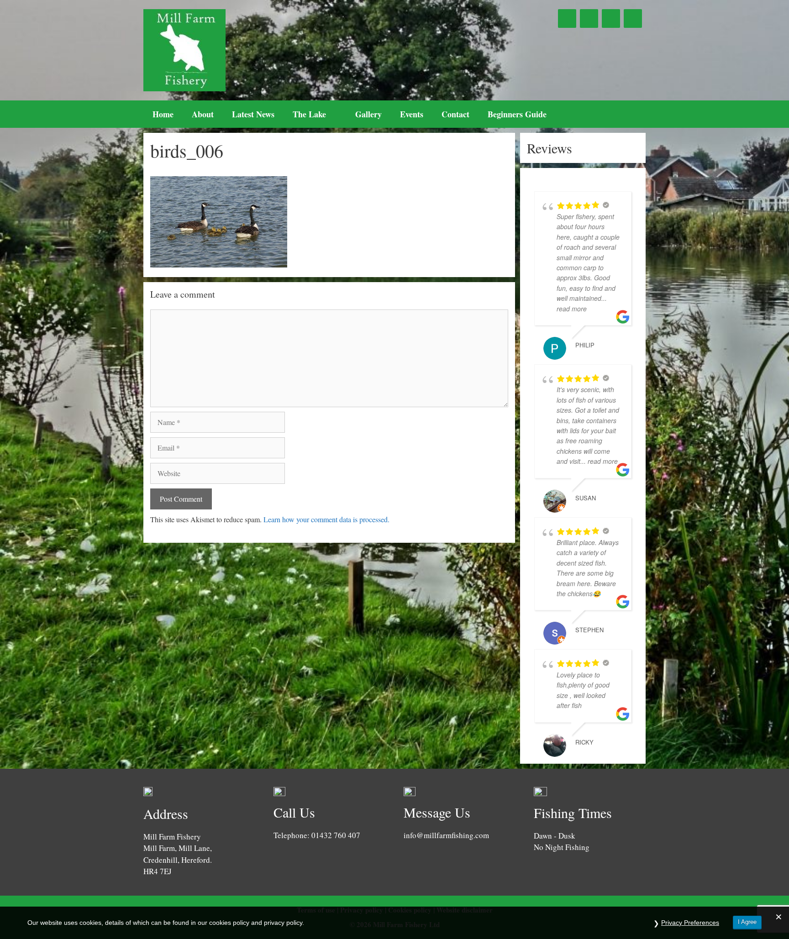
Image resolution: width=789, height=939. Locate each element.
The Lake (309, 114)
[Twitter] (589, 18)
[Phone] (611, 18)
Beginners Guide (517, 114)
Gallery (368, 114)
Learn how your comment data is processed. (326, 519)
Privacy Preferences (690, 922)
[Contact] (633, 18)
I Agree (747, 921)
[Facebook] (567, 18)
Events (411, 114)
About (203, 114)
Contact (455, 114)
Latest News (253, 114)
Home (163, 114)
